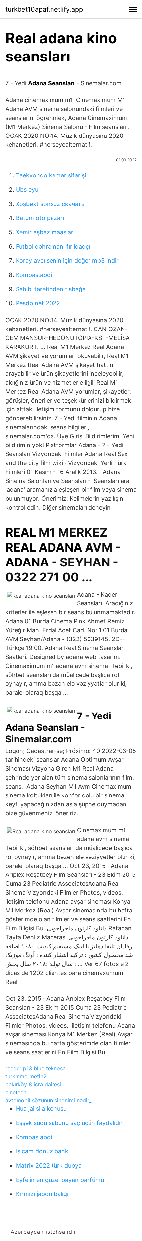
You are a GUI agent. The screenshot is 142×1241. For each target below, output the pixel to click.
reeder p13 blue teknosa (35, 1068)
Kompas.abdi (34, 274)
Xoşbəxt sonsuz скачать (50, 203)
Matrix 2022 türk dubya (49, 1165)
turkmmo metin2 (26, 1076)
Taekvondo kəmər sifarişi (51, 175)
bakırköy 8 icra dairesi (33, 1084)
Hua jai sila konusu (41, 1108)
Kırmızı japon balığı (42, 1193)
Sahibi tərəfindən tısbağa (51, 289)
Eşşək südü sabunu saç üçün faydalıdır (69, 1122)
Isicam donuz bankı (43, 1151)
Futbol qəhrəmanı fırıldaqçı (53, 246)
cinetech (15, 1092)
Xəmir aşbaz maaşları (45, 232)
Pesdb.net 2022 (38, 303)
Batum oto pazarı (40, 217)
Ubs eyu (27, 189)
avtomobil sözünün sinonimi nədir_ (48, 1100)
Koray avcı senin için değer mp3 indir (67, 260)
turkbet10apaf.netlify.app (44, 9)
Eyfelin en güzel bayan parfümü (60, 1179)
